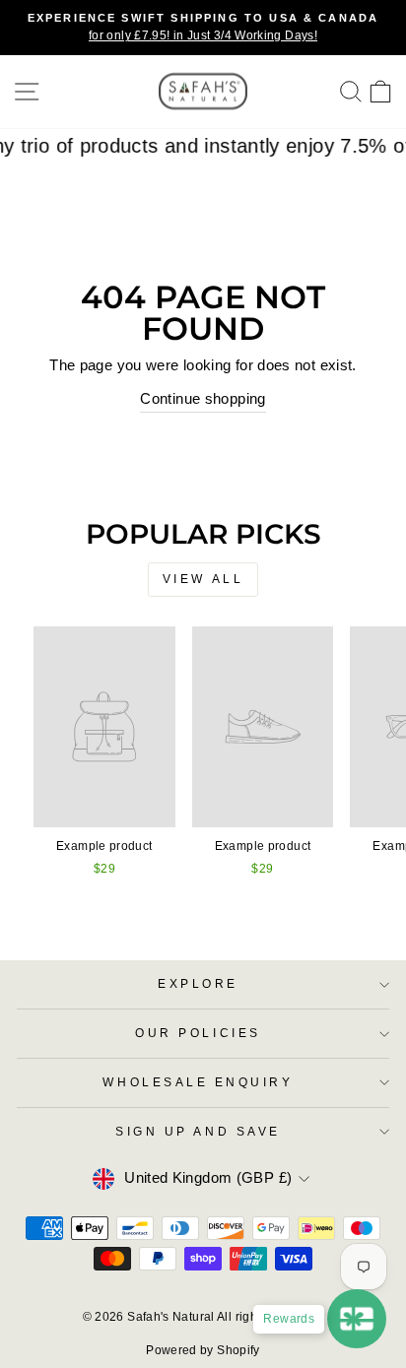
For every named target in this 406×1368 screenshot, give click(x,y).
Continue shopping (202, 399)
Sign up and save (198, 1131)
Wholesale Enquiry (197, 1081)
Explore (198, 983)
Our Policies (197, 1032)
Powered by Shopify (203, 1350)
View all (203, 579)
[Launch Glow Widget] (356, 1318)
